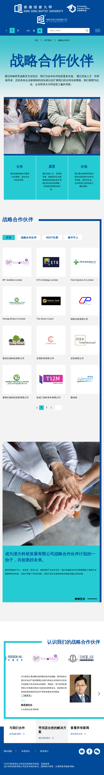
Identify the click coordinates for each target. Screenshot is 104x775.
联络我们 (44, 751)
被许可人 (73, 237)
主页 (36, 40)
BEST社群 (52, 237)
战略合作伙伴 (29, 237)
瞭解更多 (80, 598)
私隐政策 (45, 764)
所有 (8, 237)
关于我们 (48, 40)
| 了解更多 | (26, 695)
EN (28, 31)
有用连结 (25, 751)
